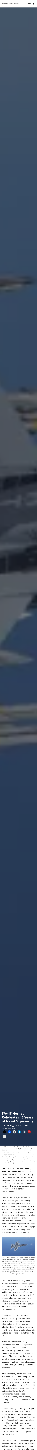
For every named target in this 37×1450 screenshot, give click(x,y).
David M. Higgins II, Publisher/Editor (16, 1126)
